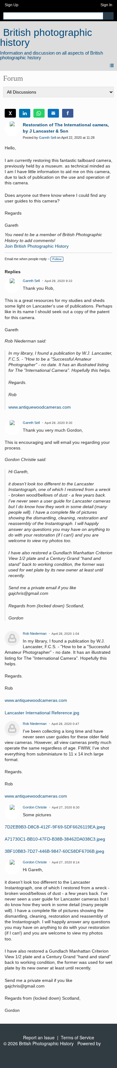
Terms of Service (77, 1037)
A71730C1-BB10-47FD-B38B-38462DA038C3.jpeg (55, 839)
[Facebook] (67, 113)
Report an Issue (39, 1037)
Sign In (106, 5)
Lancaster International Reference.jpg (42, 712)
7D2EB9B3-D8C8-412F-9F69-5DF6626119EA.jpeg (55, 826)
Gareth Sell (47, 137)
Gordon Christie (35, 807)
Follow (56, 259)
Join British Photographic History (37, 246)
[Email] (53, 113)
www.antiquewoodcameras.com (39, 407)
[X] (10, 113)
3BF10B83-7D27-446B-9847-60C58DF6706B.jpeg (54, 851)
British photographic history (46, 37)
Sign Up (11, 5)
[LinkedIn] (24, 113)
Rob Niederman (34, 633)
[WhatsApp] (39, 113)
